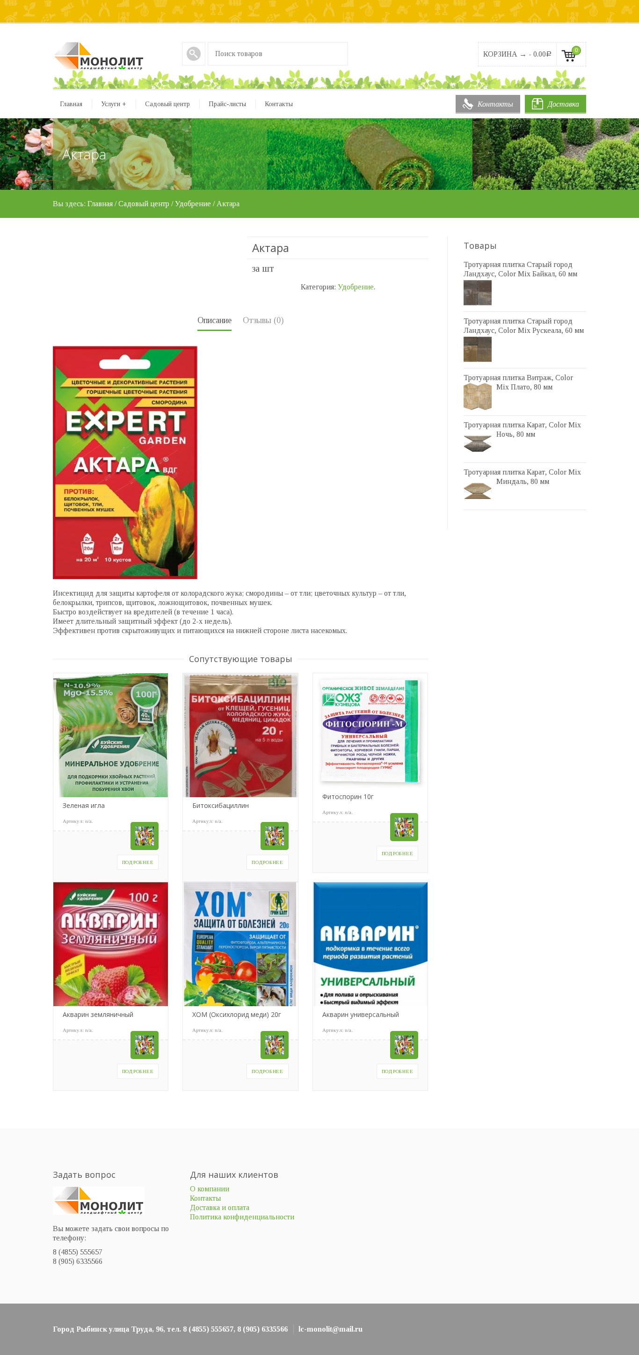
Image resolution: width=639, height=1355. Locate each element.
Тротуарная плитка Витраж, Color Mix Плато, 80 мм (518, 382)
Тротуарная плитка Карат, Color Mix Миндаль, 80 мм (522, 476)
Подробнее (138, 862)
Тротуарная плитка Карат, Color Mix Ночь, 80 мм (522, 429)
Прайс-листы (227, 104)
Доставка (563, 104)
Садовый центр (167, 104)
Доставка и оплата (219, 1207)
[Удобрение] (145, 836)
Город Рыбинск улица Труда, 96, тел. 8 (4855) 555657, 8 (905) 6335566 (170, 1329)
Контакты (495, 104)
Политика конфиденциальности (242, 1217)
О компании (209, 1189)
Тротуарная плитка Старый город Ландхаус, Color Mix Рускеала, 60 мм (524, 325)
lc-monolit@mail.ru (330, 1329)
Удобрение (193, 204)
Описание (214, 320)
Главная (71, 104)
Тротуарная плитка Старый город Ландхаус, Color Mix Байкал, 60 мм (520, 269)
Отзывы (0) (263, 320)
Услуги (113, 104)
